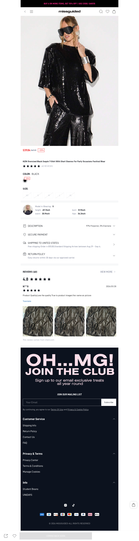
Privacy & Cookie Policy (78, 409)
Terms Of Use (57, 409)
